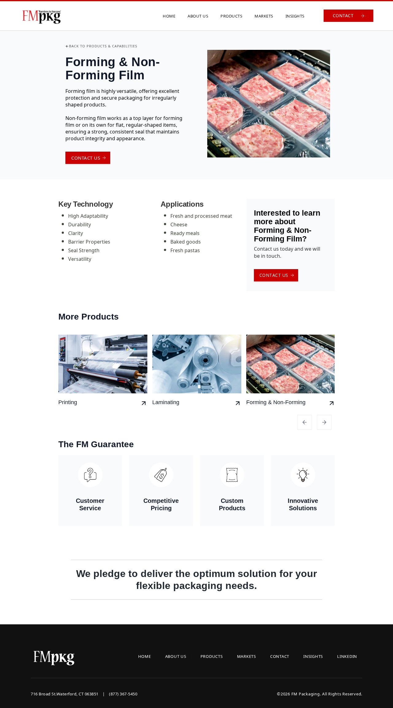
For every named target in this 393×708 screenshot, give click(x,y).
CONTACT (279, 656)
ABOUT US (198, 16)
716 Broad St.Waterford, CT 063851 (84, 694)
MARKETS (264, 16)
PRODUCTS (231, 16)
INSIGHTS (295, 16)
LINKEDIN (347, 656)
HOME (169, 16)
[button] (304, 422)
